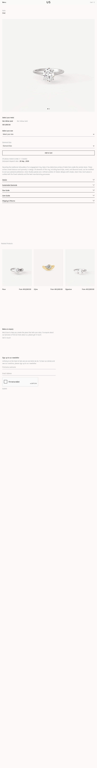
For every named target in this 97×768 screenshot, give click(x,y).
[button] (91, 2)
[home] (48, 2)
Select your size (7, 131)
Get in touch (6, 338)
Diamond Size (6, 142)
